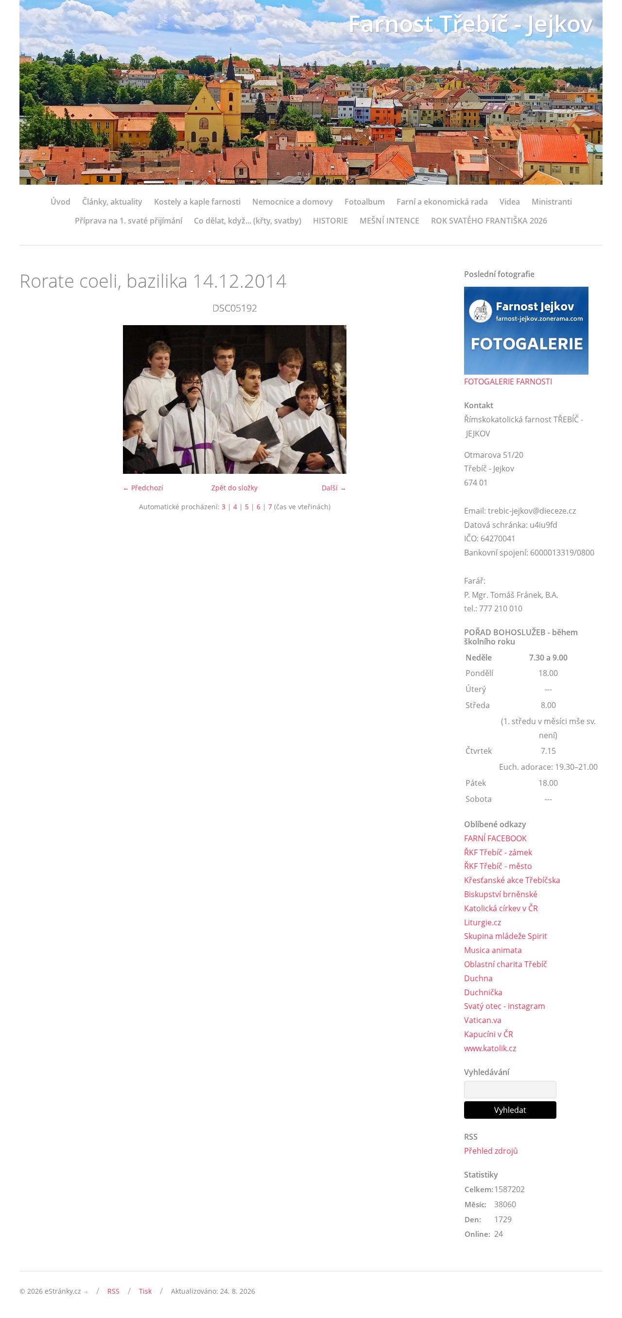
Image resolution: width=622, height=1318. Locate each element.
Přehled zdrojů (491, 1150)
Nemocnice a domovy (292, 201)
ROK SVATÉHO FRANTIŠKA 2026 (489, 220)
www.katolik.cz (490, 1048)
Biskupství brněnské (500, 894)
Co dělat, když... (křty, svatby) (247, 220)
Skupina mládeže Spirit (505, 936)
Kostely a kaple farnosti (197, 201)
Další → (334, 487)
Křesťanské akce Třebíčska (512, 880)
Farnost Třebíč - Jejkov (470, 23)
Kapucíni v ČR (488, 1034)
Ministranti (552, 201)
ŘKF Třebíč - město (498, 866)
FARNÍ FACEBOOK (495, 838)
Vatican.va (482, 1020)
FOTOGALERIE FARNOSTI (508, 381)
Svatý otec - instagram (504, 1006)
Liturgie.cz (482, 922)
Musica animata (493, 950)
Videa (510, 201)
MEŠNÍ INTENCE (389, 220)
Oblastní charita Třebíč (505, 964)
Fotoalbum (365, 201)
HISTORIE (330, 220)
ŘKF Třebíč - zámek (498, 852)
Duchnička (483, 992)
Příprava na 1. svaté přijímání (128, 220)
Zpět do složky (234, 487)
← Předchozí (142, 487)
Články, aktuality (112, 201)
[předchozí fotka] (35, 399)
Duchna (478, 978)
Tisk (145, 1291)
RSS (113, 1291)
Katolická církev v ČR (501, 908)
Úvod (60, 201)
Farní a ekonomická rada (442, 201)
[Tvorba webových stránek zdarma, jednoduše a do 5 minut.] (86, 1292)
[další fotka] (434, 399)
